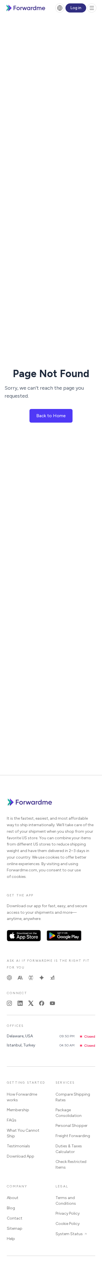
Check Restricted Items (71, 1164)
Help (11, 1238)
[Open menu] (91, 8)
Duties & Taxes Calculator (69, 1149)
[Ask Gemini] (41, 977)
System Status (69, 1233)
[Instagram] (9, 1003)
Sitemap (14, 1228)
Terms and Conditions (66, 1200)
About (12, 1197)
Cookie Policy (68, 1223)
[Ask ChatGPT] (9, 977)
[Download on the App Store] (24, 935)
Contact (14, 1218)
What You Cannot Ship (23, 1133)
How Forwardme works (22, 1097)
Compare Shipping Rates (73, 1097)
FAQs (11, 1120)
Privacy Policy (68, 1213)
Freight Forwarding (73, 1135)
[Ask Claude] (20, 977)
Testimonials (18, 1146)
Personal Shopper (72, 1125)
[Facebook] (41, 1003)
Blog (11, 1208)
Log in (75, 7)
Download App (20, 1156)
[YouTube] (52, 1003)
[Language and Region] (59, 8)
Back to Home (51, 415)
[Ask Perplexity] (30, 977)
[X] (30, 1003)
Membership (18, 1110)
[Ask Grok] (52, 977)
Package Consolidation (69, 1113)
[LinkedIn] (20, 1003)
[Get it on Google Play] (64, 935)
